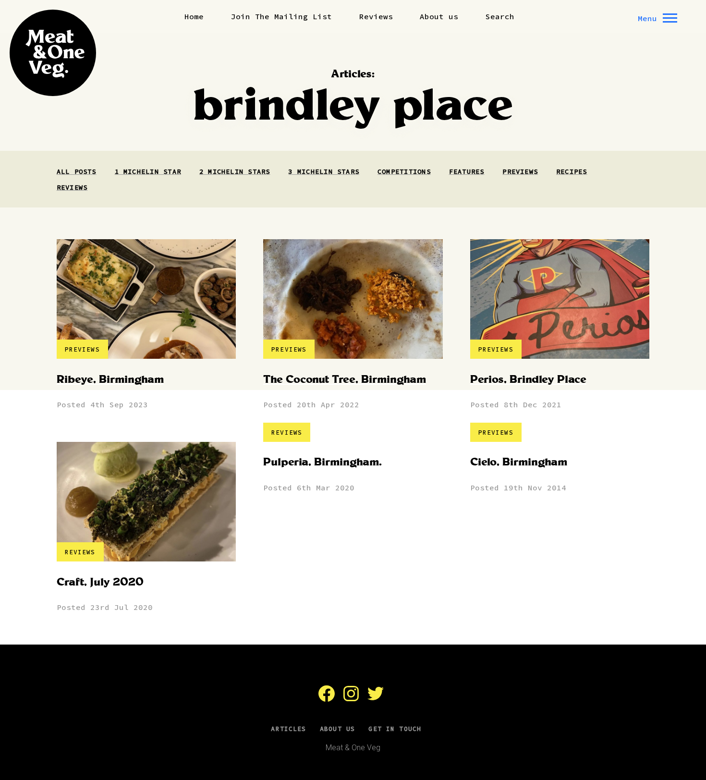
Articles (288, 729)
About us (439, 16)
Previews (520, 171)
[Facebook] (326, 698)
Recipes (571, 171)
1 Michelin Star (148, 171)
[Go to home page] (53, 53)
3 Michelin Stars (323, 171)
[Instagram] (351, 698)
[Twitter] (375, 698)
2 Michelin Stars (234, 171)
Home (194, 16)
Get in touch (394, 729)
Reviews (376, 16)
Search (500, 16)
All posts (77, 171)
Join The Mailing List (281, 16)
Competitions (404, 171)
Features (467, 171)
